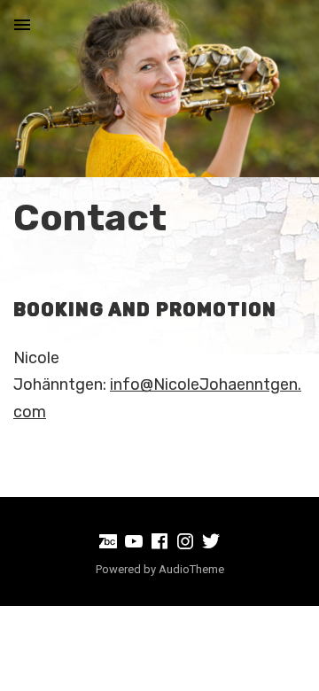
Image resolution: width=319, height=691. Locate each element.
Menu (22, 25)
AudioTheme (191, 569)
